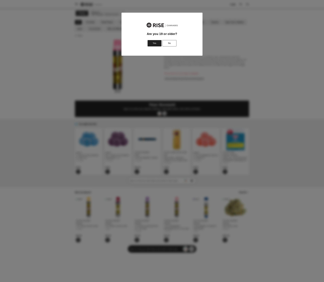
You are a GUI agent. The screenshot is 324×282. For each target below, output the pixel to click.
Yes (154, 43)
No (169, 43)
